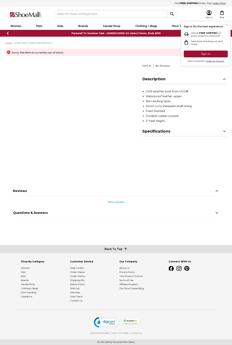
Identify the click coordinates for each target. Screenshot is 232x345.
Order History (77, 276)
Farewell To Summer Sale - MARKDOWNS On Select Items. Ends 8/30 (116, 33)
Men (39, 26)
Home (9, 43)
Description (154, 79)
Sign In (205, 53)
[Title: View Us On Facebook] (171, 268)
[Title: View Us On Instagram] (179, 268)
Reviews (20, 191)
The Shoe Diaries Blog (131, 288)
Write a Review (116, 202)
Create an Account (215, 61)
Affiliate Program (128, 284)
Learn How (219, 3)
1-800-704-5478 (119, 333)
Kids (60, 26)
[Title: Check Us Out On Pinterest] (186, 268)
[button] (106, 322)
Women (15, 26)
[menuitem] (16, 26)
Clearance (26, 296)
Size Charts (76, 296)
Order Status (77, 272)
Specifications (156, 131)
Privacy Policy (127, 272)
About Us (124, 268)
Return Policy (77, 284)
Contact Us (76, 300)
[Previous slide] (8, 33)
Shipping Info (77, 280)
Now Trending (28, 292)
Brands (83, 26)
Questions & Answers (30, 213)
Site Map (75, 292)
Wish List (74, 288)
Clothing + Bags (146, 26)
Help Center (77, 268)
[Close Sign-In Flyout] (226, 24)
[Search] (172, 14)
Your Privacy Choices (130, 276)
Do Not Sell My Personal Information (116, 342)
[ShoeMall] (25, 14)
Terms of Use (126, 280)
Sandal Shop (111, 26)
